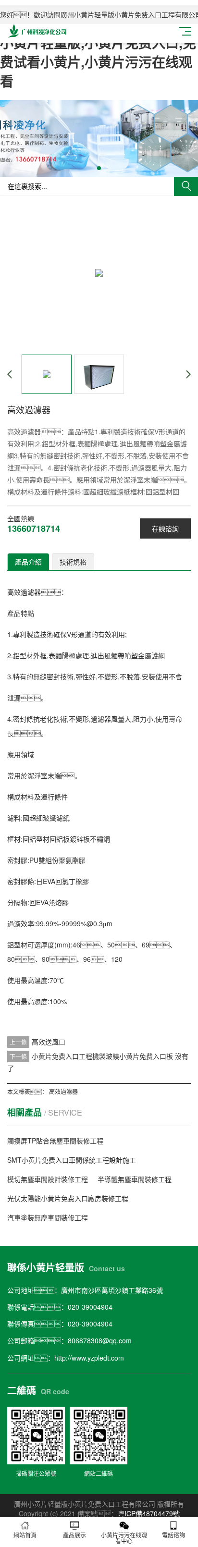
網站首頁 (25, 1535)
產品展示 (74, 1535)
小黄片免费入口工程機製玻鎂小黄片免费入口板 (102, 1056)
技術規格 (73, 561)
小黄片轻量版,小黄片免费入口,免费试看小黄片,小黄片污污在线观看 (98, 62)
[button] (99, 168)
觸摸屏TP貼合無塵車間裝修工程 (55, 1140)
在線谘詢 (165, 528)
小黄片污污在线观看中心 (124, 1538)
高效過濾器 (63, 1091)
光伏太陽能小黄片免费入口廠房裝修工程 (67, 1198)
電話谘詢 (173, 1535)
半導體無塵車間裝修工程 (135, 1179)
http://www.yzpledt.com (89, 1358)
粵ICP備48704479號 (149, 1513)
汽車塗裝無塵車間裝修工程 (47, 1217)
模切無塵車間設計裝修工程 (47, 1179)
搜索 (186, 186)
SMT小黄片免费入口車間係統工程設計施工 (71, 1160)
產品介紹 (28, 561)
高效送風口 (48, 1041)
